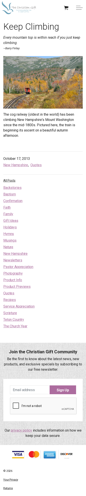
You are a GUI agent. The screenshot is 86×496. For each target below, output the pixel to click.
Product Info (12, 280)
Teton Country (13, 319)
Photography (12, 273)
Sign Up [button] (63, 390)
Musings (10, 240)
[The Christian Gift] (19, 7)
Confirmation (12, 201)
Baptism (9, 194)
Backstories (12, 188)
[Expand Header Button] (79, 7)
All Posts (9, 180)
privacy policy (21, 430)
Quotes (36, 165)
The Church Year (15, 326)
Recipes (9, 300)
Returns (8, 488)
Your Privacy (10, 479)
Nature (8, 247)
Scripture (10, 313)
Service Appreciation (19, 306)
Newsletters (12, 260)
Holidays (10, 227)
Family (8, 214)
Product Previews (17, 286)
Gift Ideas (10, 221)
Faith (7, 207)
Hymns (8, 234)
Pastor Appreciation (18, 267)
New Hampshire (15, 165)
